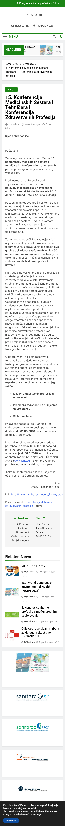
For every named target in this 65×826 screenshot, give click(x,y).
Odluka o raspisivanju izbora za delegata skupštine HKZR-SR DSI (40, 632)
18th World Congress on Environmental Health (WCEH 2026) (37, 586)
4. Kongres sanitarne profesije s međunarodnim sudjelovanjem (34, 3)
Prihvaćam (11, 820)
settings (37, 814)
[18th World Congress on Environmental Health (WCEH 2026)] (45, 51)
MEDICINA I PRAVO (35, 566)
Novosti (11, 89)
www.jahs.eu (22, 460)
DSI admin (14, 124)
